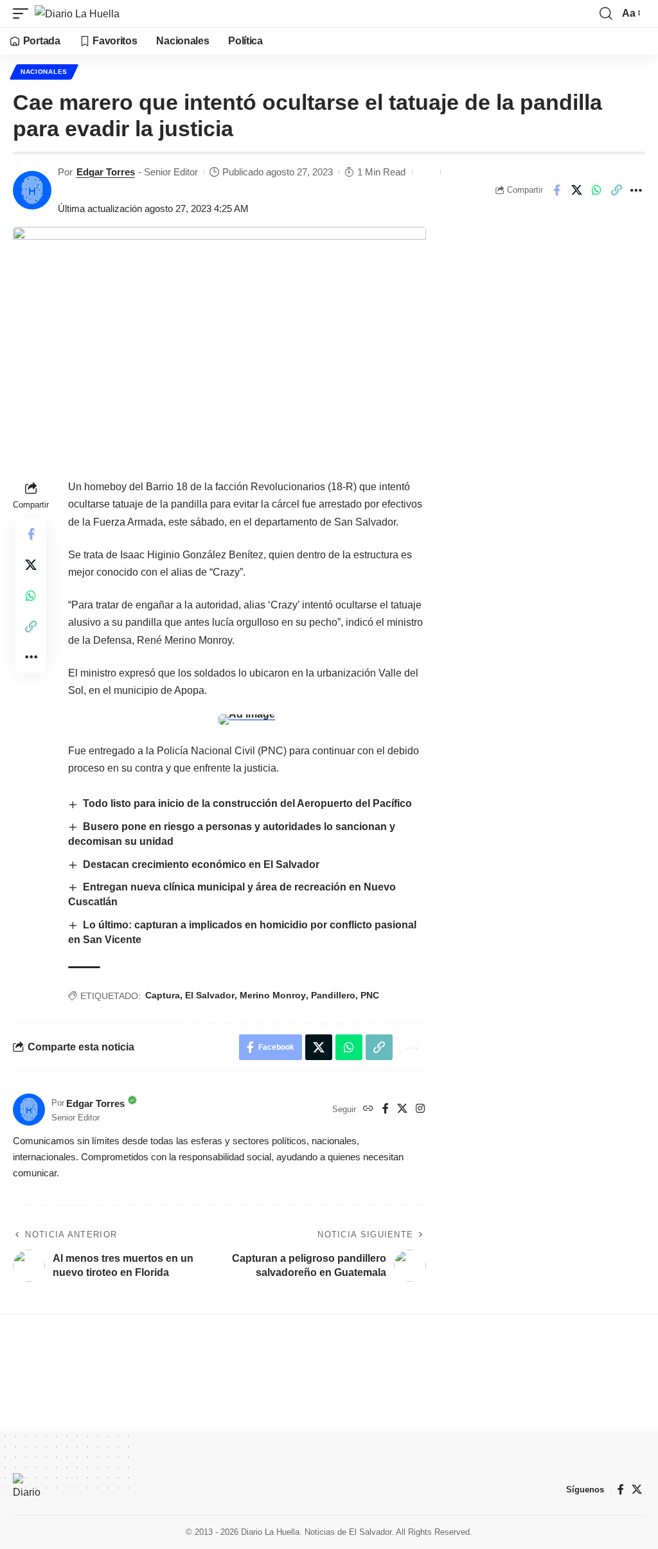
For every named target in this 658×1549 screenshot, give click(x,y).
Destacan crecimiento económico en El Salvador (201, 864)
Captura (162, 995)
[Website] (368, 1109)
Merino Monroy (273, 995)
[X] (402, 1109)
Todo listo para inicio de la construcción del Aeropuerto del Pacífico (247, 803)
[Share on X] (576, 190)
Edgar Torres (105, 171)
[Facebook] (385, 1109)
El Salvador (210, 995)
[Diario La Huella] (77, 13)
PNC (369, 995)
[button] (24, 13)
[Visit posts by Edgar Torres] (32, 190)
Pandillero (333, 995)
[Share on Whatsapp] (596, 190)
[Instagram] (420, 1109)
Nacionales (44, 71)
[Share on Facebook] (556, 190)
